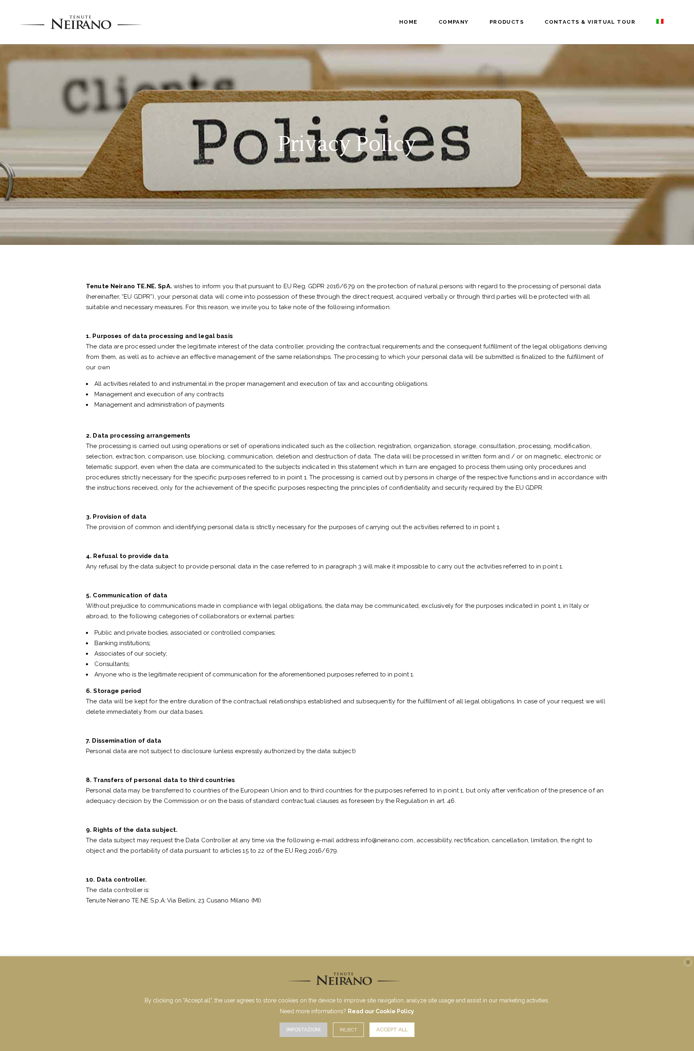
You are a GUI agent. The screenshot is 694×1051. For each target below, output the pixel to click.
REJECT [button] (348, 1030)
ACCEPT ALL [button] (392, 1030)
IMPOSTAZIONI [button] (303, 1030)
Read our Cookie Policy (381, 1011)
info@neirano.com (387, 840)
